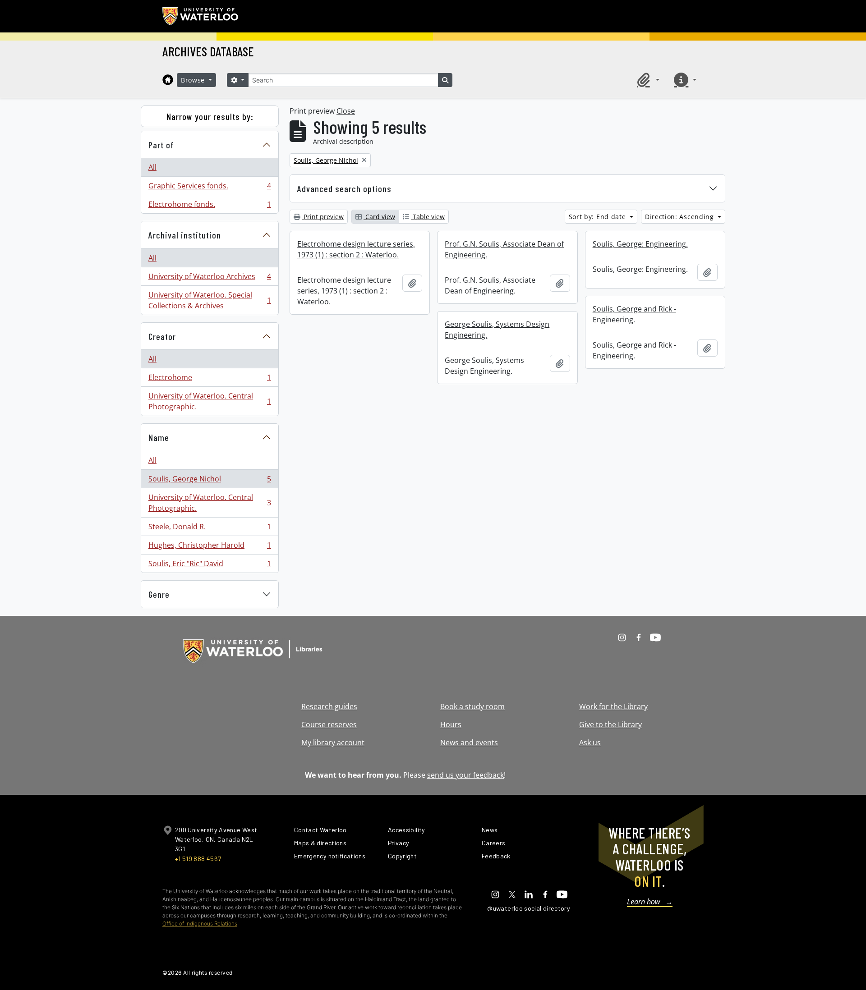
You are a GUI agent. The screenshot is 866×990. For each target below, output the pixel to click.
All (152, 167)
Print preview (323, 216)
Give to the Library (610, 724)
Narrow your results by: (209, 116)
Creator (162, 336)
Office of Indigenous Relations (199, 923)
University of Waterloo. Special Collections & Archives (209, 300)
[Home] (167, 79)
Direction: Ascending (680, 216)
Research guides (329, 706)
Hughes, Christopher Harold (209, 547)
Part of (161, 144)
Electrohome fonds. (209, 206)
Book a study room (472, 706)
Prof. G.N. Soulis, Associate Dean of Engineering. (504, 249)
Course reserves (329, 724)
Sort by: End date (598, 216)
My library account (332, 742)
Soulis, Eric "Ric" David (209, 566)
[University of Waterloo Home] (200, 16)
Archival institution (184, 234)
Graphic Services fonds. (209, 188)
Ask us (590, 742)
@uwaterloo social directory (528, 908)
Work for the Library (613, 706)
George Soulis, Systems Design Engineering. (497, 329)
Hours (450, 724)
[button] (647, 80)
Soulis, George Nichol (209, 481)
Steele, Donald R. (209, 529)
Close (345, 111)
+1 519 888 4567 (198, 858)
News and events (469, 742)
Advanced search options (344, 188)
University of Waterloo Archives (209, 278)
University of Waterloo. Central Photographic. (209, 401)
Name (158, 437)
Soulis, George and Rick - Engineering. (634, 314)
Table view (428, 216)
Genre (159, 594)
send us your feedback (465, 775)
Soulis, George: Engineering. (640, 244)
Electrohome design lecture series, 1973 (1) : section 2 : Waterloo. (356, 249)
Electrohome (209, 379)
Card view (379, 216)
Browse (194, 80)
